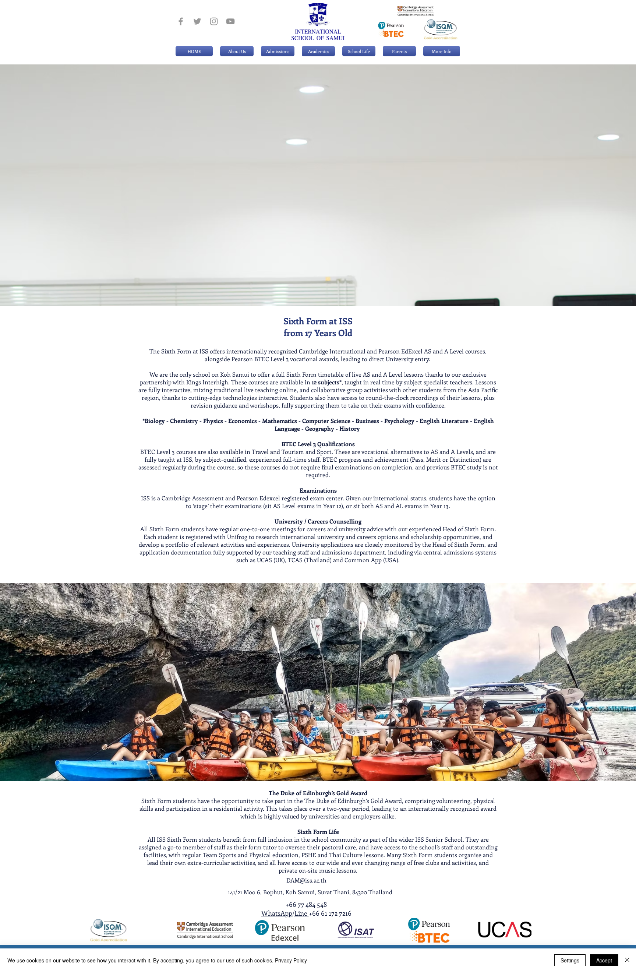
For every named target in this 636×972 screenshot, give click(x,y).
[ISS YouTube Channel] (230, 21)
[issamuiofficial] (181, 21)
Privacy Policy (291, 960)
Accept (604, 960)
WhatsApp (276, 913)
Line (301, 913)
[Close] (627, 960)
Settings (570, 960)
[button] (277, 51)
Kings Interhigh (207, 382)
